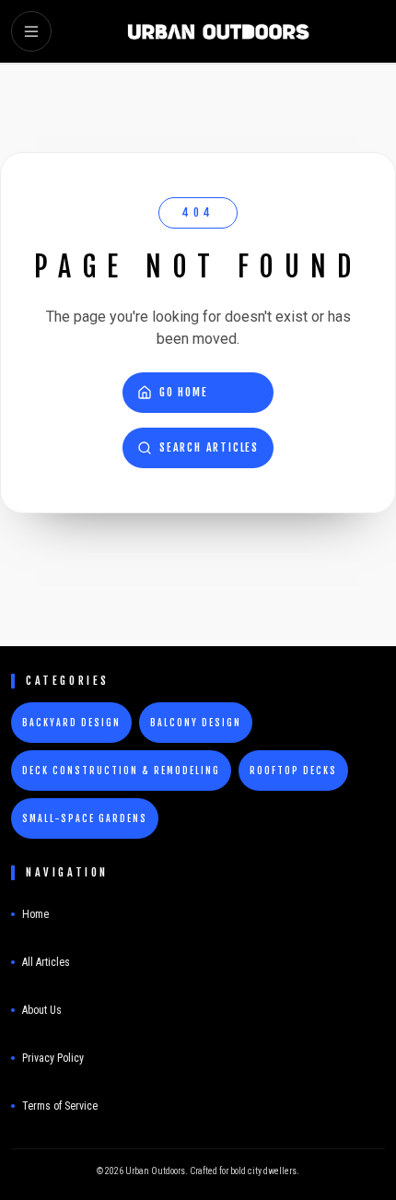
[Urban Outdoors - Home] (218, 31)
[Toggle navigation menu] (31, 31)
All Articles (46, 962)
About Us (42, 1010)
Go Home (183, 392)
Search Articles (209, 447)
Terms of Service (60, 1106)
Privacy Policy (53, 1058)
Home (35, 914)
